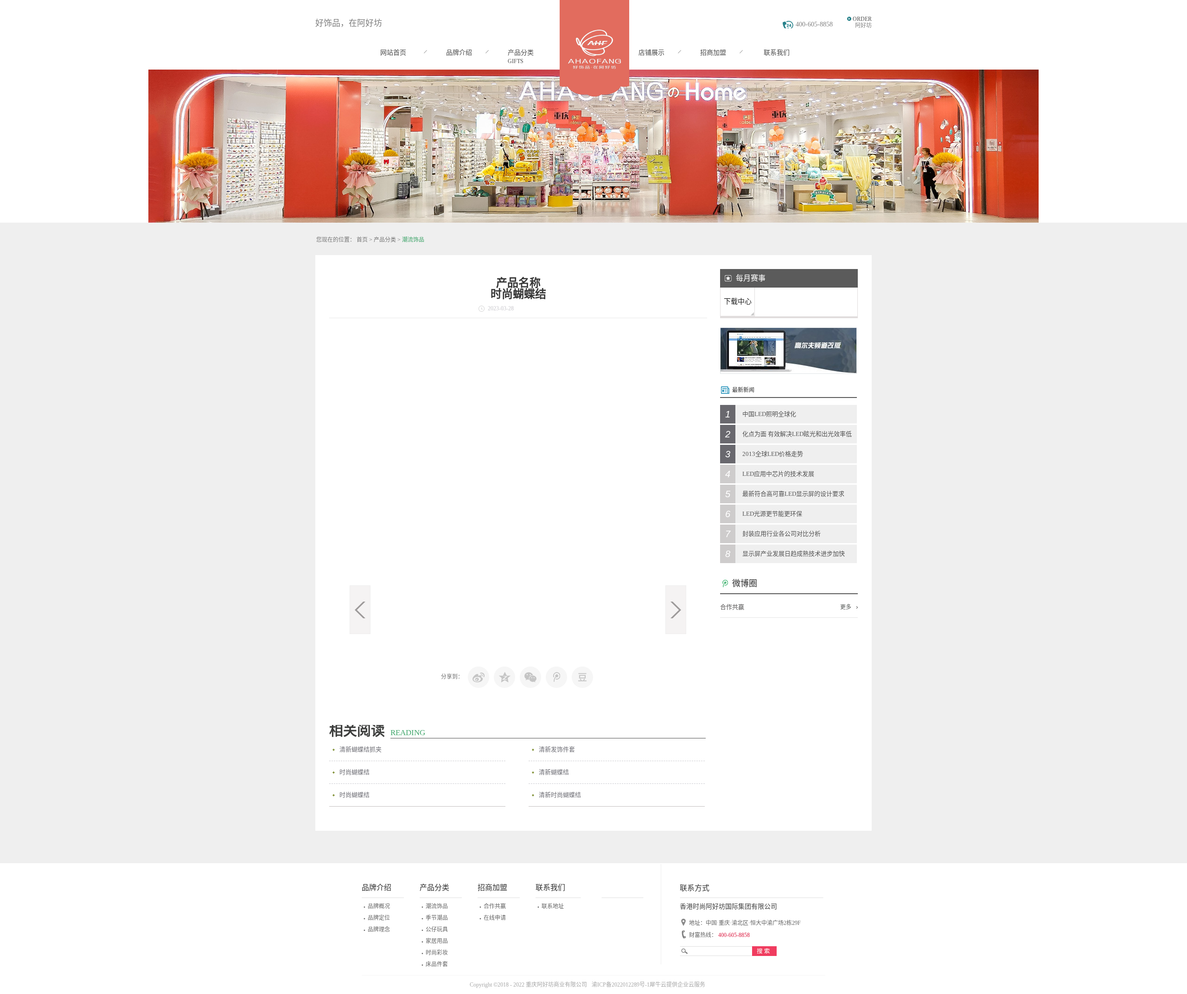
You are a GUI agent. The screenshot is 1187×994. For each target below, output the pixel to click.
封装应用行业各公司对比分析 (781, 533)
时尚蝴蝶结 (354, 772)
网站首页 (393, 52)
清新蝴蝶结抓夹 (360, 749)
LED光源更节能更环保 (772, 513)
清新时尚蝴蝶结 (560, 794)
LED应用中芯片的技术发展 (778, 473)
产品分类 (385, 240)
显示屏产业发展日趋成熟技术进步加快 (793, 553)
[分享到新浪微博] (478, 677)
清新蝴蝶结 (554, 772)
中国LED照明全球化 (769, 413)
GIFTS (515, 61)
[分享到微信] (530, 677)
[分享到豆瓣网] (582, 677)
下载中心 (738, 301)
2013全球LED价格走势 (772, 453)
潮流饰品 (413, 240)
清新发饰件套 (557, 749)
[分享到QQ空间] (504, 677)
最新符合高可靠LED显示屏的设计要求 (793, 493)
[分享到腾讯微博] (556, 677)
